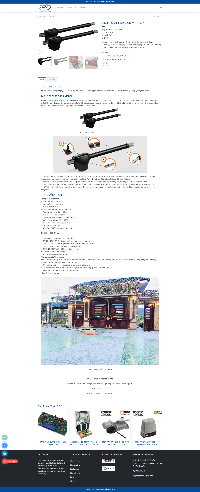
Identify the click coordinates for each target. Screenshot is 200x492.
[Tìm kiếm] (161, 8)
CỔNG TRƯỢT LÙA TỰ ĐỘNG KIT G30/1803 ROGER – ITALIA (147, 443)
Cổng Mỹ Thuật (75, 461)
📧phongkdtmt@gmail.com (143, 476)
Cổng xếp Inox (75, 473)
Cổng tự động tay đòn (123, 56)
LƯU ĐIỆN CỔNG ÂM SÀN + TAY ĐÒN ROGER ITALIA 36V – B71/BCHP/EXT (84, 443)
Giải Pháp (69, 8)
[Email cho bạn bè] (107, 64)
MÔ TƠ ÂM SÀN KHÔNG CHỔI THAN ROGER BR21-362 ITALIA (115, 443)
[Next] (94, 37)
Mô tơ (72, 481)
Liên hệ (94, 8)
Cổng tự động (53, 16)
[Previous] (42, 37)
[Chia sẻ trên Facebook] (103, 64)
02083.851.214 (103, 389)
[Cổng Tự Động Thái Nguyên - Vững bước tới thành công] (45, 8)
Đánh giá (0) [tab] (52, 79)
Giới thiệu (60, 8)
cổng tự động (62, 91)
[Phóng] (41, 52)
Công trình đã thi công (82, 8)
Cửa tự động (74, 469)
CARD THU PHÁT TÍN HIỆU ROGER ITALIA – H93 (53, 443)
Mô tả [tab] (42, 79)
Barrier (72, 477)
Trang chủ (41, 16)
